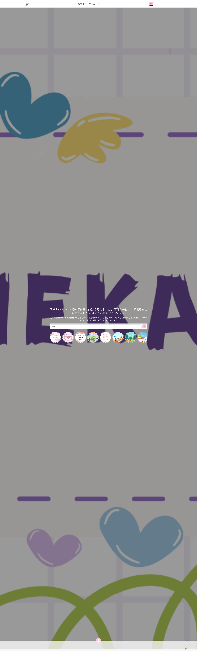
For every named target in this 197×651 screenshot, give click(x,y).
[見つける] (98, 640)
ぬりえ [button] (81, 3)
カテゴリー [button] (95, 3)
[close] (186, 642)
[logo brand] (27, 4)
